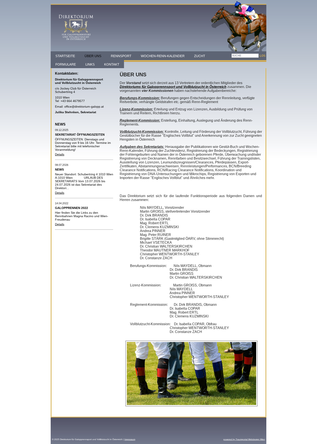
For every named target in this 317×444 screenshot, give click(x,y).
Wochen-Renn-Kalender (163, 56)
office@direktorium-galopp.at (83, 106)
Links (90, 64)
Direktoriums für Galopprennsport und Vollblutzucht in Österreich (173, 87)
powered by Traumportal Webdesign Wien (244, 439)
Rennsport (121, 56)
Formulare (65, 64)
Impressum (129, 439)
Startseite (65, 56)
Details (59, 154)
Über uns (93, 56)
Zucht (199, 56)
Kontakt (111, 64)
